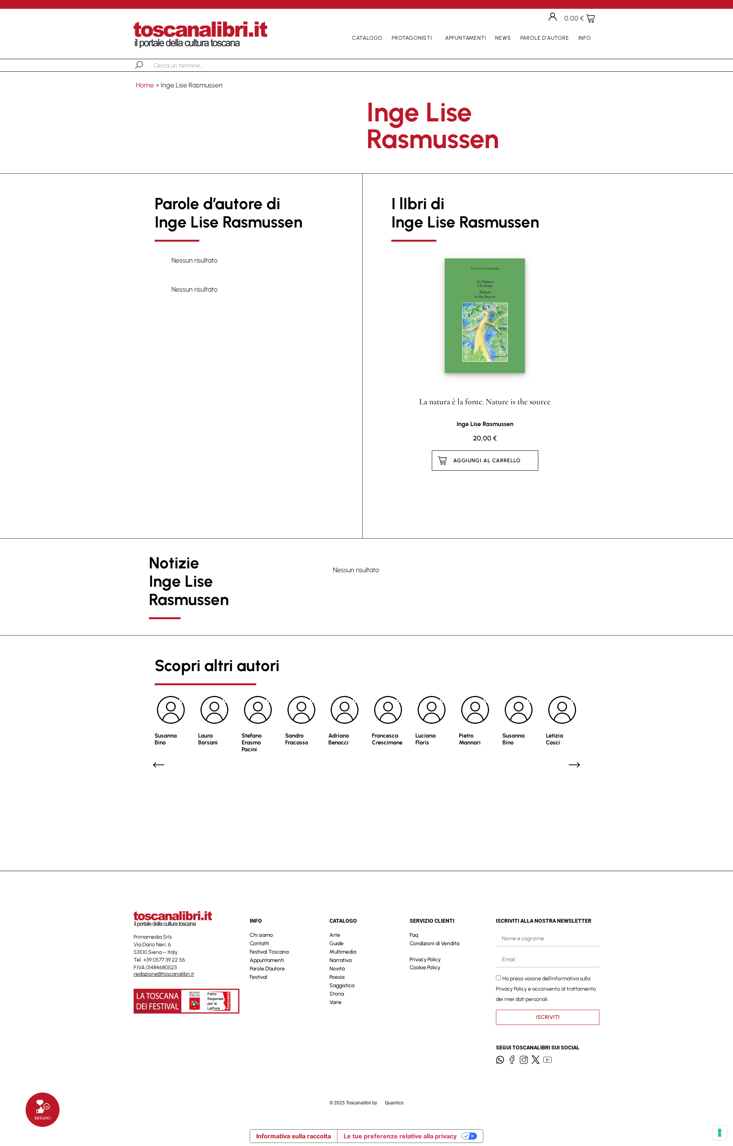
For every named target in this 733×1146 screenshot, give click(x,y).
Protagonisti (412, 38)
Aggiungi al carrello (487, 460)
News (503, 38)
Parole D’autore (544, 38)
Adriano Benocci (338, 739)
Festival (258, 977)
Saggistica (341, 985)
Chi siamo (261, 935)
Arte (334, 935)
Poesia (336, 977)
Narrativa (340, 960)
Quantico (394, 1103)
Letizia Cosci (554, 739)
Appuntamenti (465, 38)
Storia (336, 994)
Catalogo (367, 38)
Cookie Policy (425, 967)
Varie (335, 1002)
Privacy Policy (425, 959)
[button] (158, 764)
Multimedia (342, 952)
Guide (336, 943)
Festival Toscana (269, 952)
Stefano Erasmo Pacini (252, 742)
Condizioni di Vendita (434, 943)
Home (145, 85)
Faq (414, 935)
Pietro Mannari (470, 739)
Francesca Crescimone (387, 739)
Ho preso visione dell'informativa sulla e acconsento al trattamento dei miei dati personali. (546, 988)
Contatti (259, 943)
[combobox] (193, 65)
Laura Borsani (208, 739)
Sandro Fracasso (296, 739)
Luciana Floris (425, 739)
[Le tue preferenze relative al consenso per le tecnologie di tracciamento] (719, 1132)
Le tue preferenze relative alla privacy (400, 1136)
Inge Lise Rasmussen (485, 424)
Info (584, 38)
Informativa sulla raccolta (293, 1136)
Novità (337, 968)
